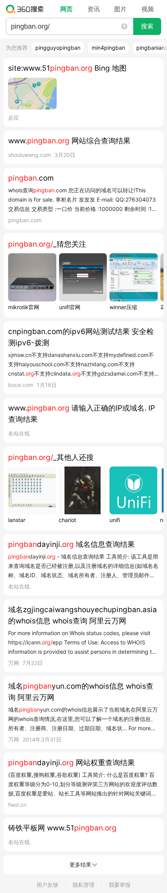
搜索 (147, 26)
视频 (147, 9)
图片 (120, 9)
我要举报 (119, 884)
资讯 (93, 9)
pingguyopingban (57, 47)
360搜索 (26, 8)
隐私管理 (83, 884)
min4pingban (108, 47)
